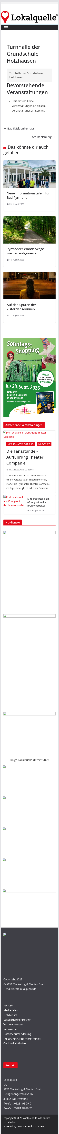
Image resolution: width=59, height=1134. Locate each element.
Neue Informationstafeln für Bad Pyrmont (28, 195)
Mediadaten (10, 1010)
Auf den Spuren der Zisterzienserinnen (21, 307)
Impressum (10, 1029)
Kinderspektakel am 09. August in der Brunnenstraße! (38, 502)
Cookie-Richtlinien (14, 1043)
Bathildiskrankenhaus (21, 128)
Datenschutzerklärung (17, 1034)
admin (31, 469)
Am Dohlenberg (42, 137)
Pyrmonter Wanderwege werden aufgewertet (25, 251)
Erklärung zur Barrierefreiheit (21, 1039)
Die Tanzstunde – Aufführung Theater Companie (24, 457)
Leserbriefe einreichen (17, 1019)
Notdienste (10, 1015)
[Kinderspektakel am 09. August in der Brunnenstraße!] (14, 504)
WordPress (38, 1126)
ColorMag (22, 1126)
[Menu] (5, 27)
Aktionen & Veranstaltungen (21, 444)
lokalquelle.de (30, 1117)
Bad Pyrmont (44, 444)
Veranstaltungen (13, 1024)
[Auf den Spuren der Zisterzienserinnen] (29, 274)
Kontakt (8, 1005)
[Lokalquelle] (29, 13)
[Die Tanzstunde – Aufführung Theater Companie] (29, 435)
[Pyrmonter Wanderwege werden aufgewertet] (29, 218)
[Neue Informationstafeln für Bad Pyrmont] (29, 162)
